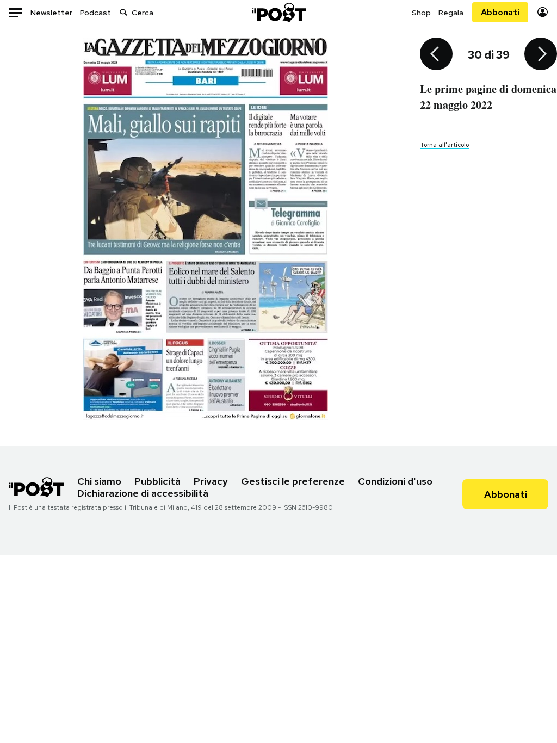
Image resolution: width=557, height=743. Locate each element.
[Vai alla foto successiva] (540, 55)
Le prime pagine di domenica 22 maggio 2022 (488, 97)
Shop (421, 12)
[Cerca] (123, 12)
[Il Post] (278, 12)
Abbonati (500, 12)
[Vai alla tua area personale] (542, 12)
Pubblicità (157, 481)
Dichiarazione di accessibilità (142, 493)
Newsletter (51, 12)
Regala (450, 12)
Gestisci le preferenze (293, 481)
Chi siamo (99, 481)
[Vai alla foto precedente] (436, 55)
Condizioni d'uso (395, 481)
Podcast (95, 12)
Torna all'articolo (444, 144)
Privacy (211, 481)
